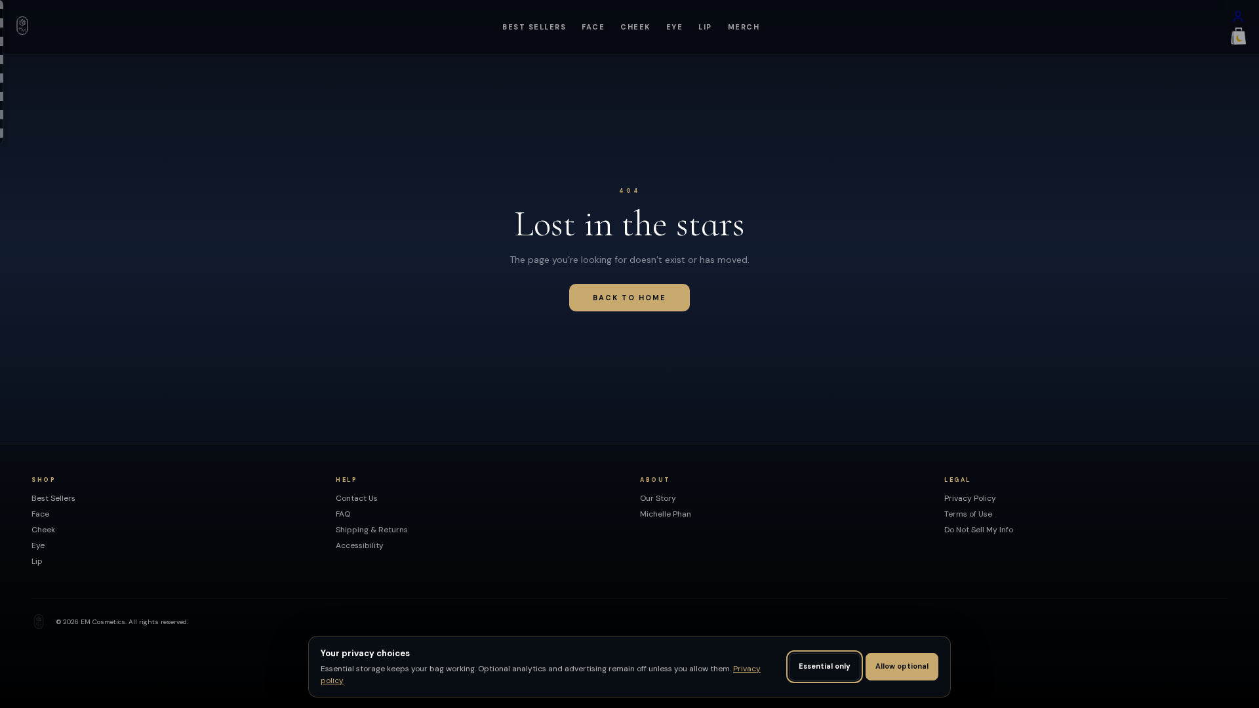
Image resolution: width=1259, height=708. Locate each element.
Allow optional (902, 666)
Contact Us (357, 498)
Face (593, 26)
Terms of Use (968, 514)
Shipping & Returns (372, 529)
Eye (674, 26)
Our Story (658, 498)
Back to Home (629, 297)
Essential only (824, 666)
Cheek (635, 26)
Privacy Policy (970, 498)
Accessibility (360, 545)
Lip (705, 26)
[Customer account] (1238, 20)
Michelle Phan (665, 514)
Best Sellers (534, 26)
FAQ (343, 514)
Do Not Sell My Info (978, 529)
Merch (744, 26)
